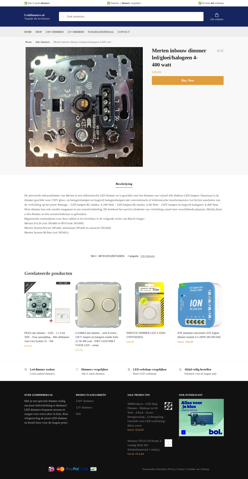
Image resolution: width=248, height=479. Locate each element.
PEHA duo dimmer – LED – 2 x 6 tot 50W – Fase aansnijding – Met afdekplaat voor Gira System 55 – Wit (46, 337)
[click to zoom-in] (84, 107)
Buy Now (187, 80)
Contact (181, 469)
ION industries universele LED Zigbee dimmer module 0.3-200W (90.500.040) (199, 334)
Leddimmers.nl (34, 15)
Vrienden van (193, 469)
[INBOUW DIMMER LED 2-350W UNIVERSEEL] (149, 305)
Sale (78, 413)
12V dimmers (84, 407)
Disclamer (161, 469)
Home (28, 41)
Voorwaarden (148, 469)
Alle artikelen (216, 19)
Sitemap (205, 469)
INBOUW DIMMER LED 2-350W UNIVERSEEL (146, 334)
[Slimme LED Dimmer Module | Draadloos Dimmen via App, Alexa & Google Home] (218, 51)
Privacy (172, 469)
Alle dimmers (42, 41)
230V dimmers (85, 401)
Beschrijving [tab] (124, 184)
